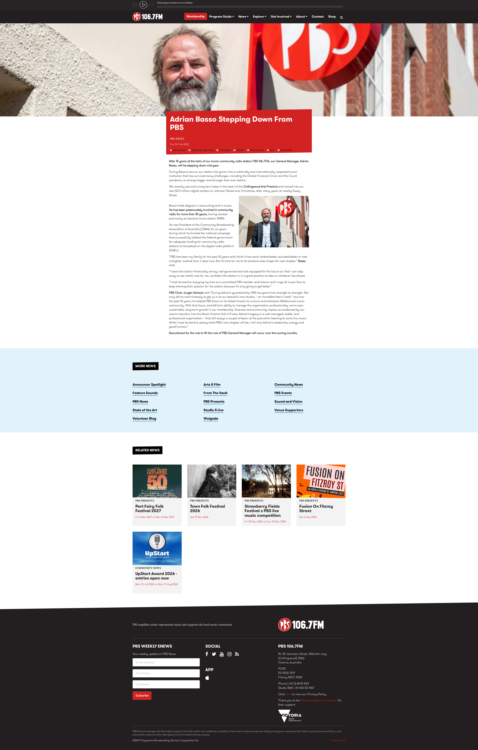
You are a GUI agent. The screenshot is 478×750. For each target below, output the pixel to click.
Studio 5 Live (214, 410)
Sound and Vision (288, 401)
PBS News (177, 139)
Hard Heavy (257, 150)
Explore (259, 16)
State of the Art (145, 410)
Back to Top (338, 740)
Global (240, 150)
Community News (288, 384)
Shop (332, 16)
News (242, 16)
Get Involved (280, 16)
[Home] (149, 16)
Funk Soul (225, 150)
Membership (196, 16)
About (301, 16)
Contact (318, 16)
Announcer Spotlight (149, 384)
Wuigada (211, 418)
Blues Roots (179, 150)
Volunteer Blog (144, 418)
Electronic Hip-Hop (202, 150)
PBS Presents (214, 401)
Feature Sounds (145, 392)
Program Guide (220, 16)
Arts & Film (212, 384)
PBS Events (283, 392)
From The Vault (215, 392)
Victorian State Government (319, 700)
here (288, 694)
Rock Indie (286, 150)
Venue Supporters (288, 410)
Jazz (272, 150)
